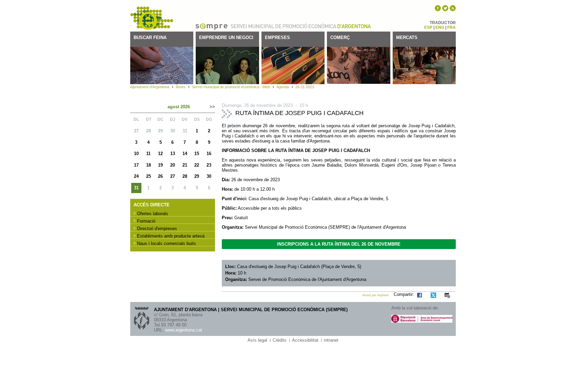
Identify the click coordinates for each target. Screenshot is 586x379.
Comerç (340, 37)
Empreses (277, 37)
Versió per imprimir (375, 295)
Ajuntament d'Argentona (354, 26)
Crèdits (280, 340)
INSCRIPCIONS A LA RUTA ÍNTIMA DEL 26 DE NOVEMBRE (339, 244)
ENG (439, 27)
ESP (428, 27)
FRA (451, 27)
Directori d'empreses (157, 228)
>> (212, 106)
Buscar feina (150, 37)
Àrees (180, 87)
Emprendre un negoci (226, 37)
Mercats (406, 37)
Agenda (282, 87)
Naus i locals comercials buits (166, 243)
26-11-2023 (304, 87)
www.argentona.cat (183, 330)
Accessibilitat (305, 340)
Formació (146, 221)
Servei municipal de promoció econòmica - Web (231, 87)
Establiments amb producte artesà (170, 236)
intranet (331, 340)
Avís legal (257, 340)
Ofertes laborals (152, 213)
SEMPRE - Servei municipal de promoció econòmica (152, 18)
